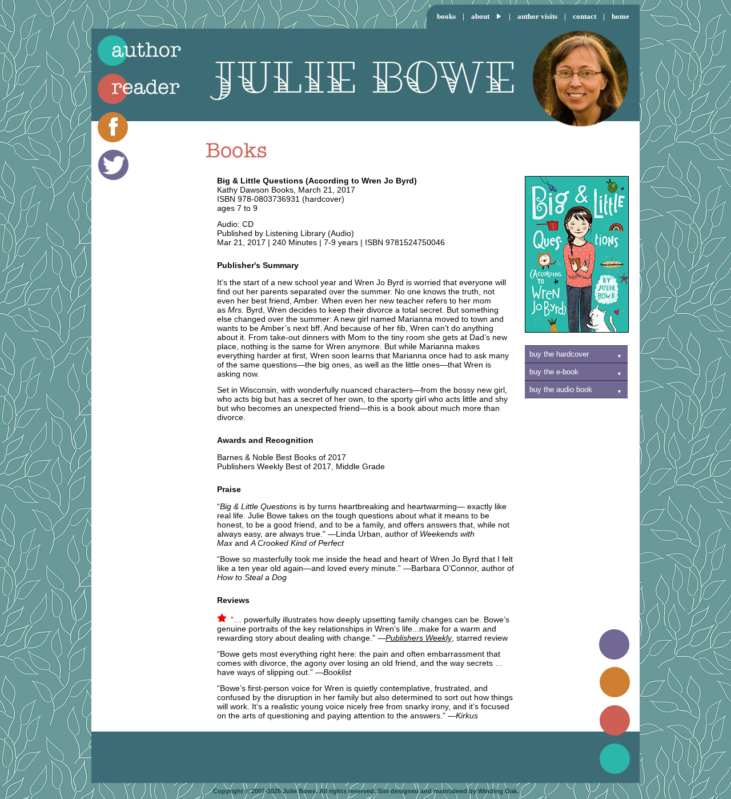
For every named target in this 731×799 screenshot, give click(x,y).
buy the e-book (554, 371)
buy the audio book (560, 389)
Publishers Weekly (418, 637)
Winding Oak (497, 791)
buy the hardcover (559, 354)
